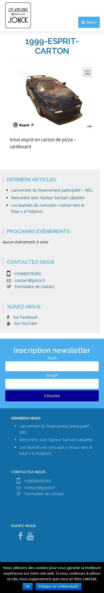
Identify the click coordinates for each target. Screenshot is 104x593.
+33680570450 (27, 273)
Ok (28, 587)
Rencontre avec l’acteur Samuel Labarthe (48, 197)
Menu (91, 22)
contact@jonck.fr (30, 280)
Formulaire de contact (34, 286)
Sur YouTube (25, 323)
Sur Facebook (25, 317)
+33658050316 (37, 480)
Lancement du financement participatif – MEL (52, 190)
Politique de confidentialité (58, 587)
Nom (52, 358)
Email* (52, 375)
